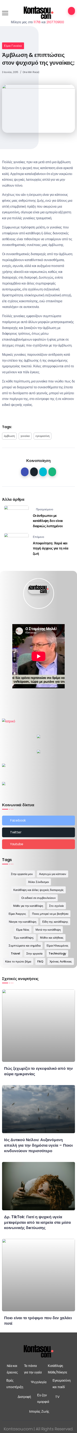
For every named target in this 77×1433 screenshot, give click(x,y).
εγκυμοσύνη (42, 436)
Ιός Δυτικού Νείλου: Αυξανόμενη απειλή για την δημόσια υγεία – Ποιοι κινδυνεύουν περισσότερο (38, 1145)
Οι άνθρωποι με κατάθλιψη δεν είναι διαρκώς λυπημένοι (48, 520)
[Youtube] (38, 844)
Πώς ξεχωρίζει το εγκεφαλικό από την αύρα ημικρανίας (38, 1071)
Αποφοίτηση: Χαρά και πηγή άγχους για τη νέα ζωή (50, 548)
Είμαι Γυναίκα (13, 46)
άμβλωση (9, 436)
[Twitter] (38, 832)
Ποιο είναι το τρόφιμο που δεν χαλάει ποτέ (38, 1320)
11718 (37, 22)
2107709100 (55, 22)
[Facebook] (38, 820)
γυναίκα (25, 436)
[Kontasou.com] (38, 12)
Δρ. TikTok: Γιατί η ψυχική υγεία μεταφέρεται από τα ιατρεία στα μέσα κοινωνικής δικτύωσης (37, 1222)
